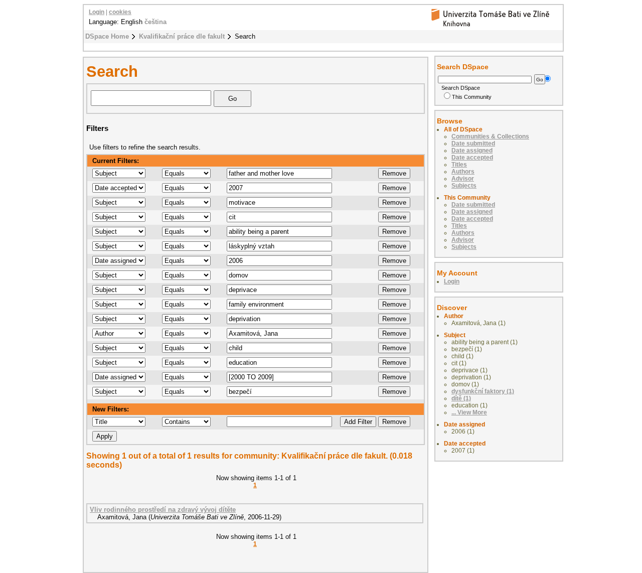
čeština (155, 22)
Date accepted (472, 157)
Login (96, 12)
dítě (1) (461, 398)
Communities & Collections (490, 136)
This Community (472, 97)
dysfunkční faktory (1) (482, 391)
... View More (469, 412)
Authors (462, 171)
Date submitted (473, 143)
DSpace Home (107, 36)
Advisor (462, 178)
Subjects (463, 185)
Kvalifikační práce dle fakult (182, 36)
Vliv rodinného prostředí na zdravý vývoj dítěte (163, 509)
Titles (459, 164)
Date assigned (472, 150)
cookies (120, 12)
